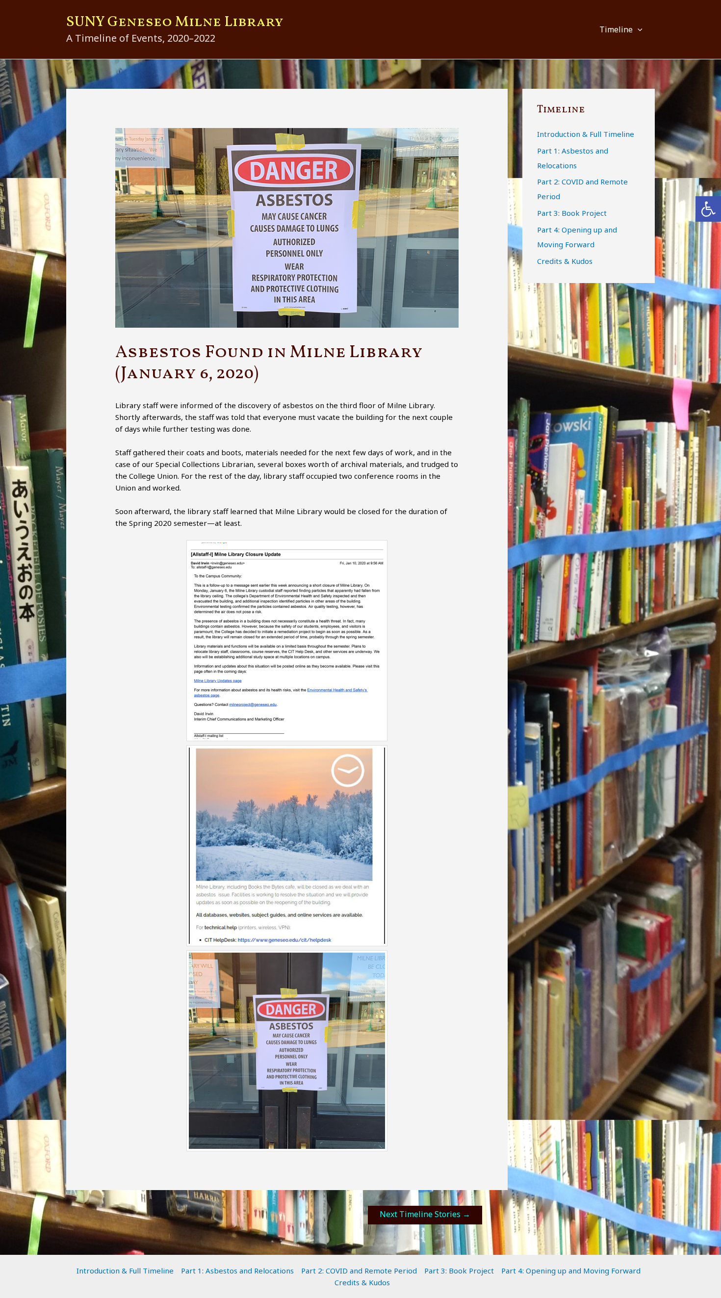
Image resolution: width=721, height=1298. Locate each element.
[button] (638, 29)
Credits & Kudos (564, 261)
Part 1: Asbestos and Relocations (237, 1270)
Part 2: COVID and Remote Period (359, 1270)
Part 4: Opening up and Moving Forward (571, 1270)
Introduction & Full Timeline (585, 134)
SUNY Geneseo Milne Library (174, 22)
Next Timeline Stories (425, 1214)
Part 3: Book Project (572, 213)
